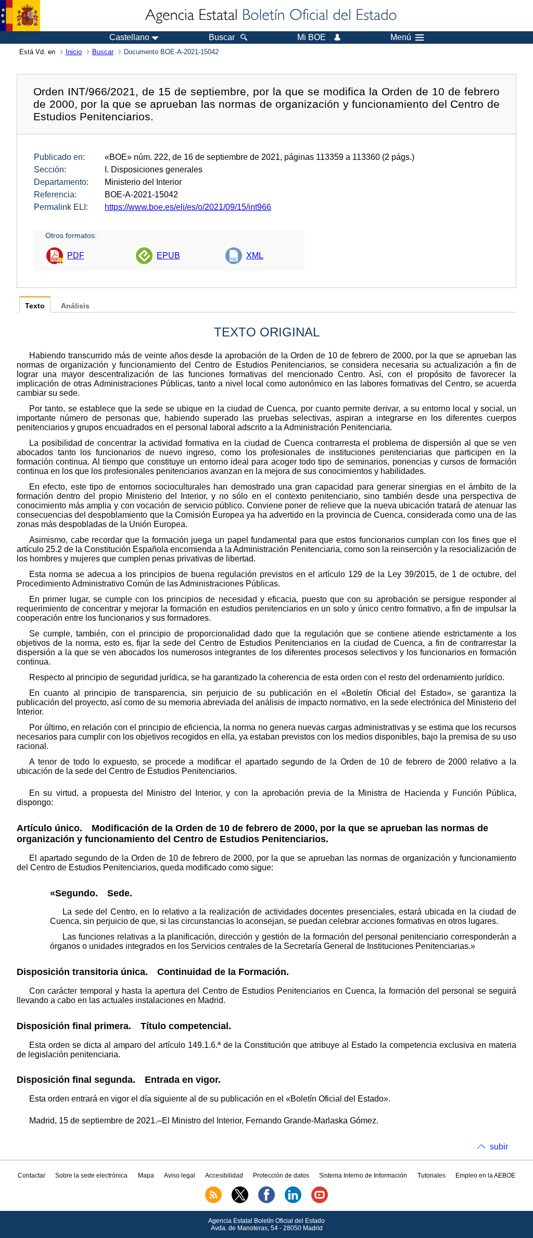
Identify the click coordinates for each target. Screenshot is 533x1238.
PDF (75, 255)
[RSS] (213, 1201)
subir (499, 1146)
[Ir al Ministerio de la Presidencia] (20, 15)
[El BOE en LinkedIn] (293, 1201)
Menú (400, 37)
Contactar (31, 1175)
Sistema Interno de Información (363, 1175)
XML (254, 255)
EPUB (168, 255)
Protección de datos (281, 1175)
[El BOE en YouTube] (319, 1201)
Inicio (74, 52)
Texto (35, 306)
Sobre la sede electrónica (91, 1175)
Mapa (146, 1175)
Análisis (75, 306)
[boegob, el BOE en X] (240, 1201)
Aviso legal (179, 1175)
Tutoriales (431, 1175)
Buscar (102, 52)
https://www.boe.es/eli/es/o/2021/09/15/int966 (188, 207)
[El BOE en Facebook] (266, 1201)
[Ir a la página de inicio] (270, 15)
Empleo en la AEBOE (485, 1175)
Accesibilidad (224, 1175)
